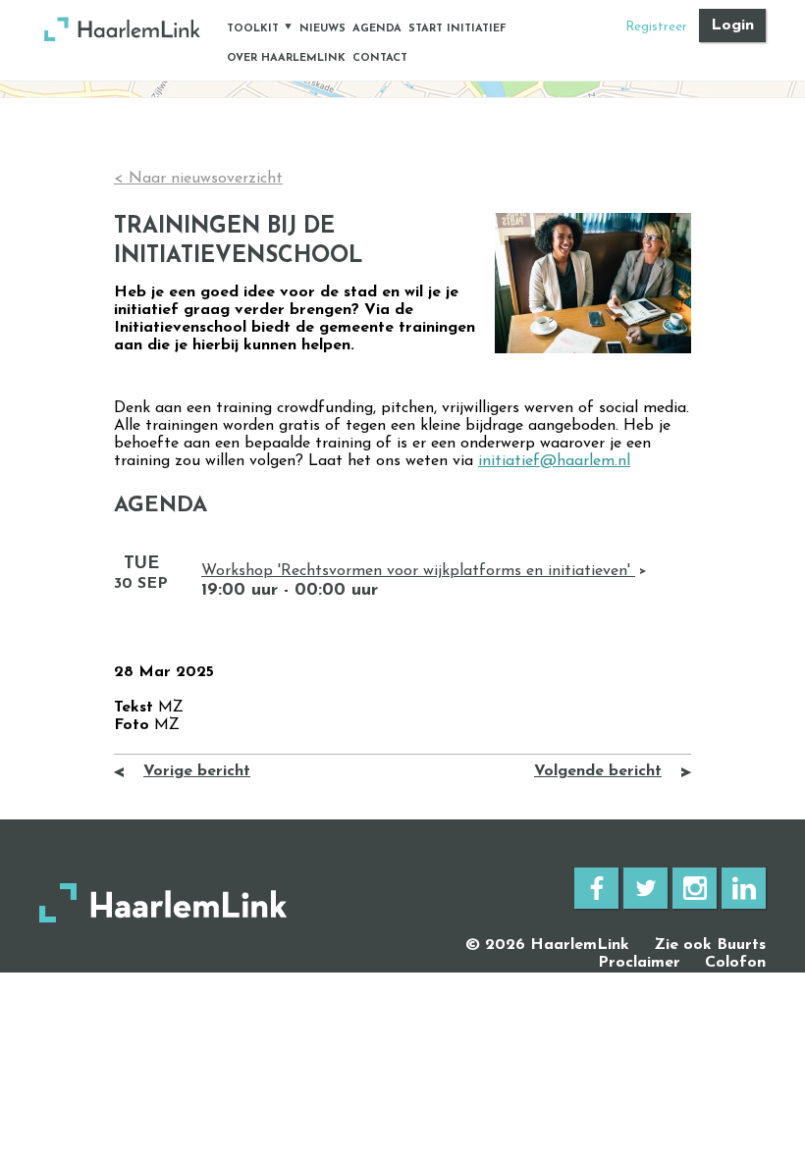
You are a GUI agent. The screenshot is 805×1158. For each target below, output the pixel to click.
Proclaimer (639, 963)
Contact (379, 58)
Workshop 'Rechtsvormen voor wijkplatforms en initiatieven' (418, 571)
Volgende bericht (598, 771)
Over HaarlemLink (286, 58)
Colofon (735, 963)
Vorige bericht (196, 771)
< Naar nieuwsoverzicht (198, 178)
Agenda (377, 29)
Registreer (656, 27)
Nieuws (322, 29)
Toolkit (253, 29)
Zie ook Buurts (710, 945)
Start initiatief (457, 29)
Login (732, 25)
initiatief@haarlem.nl (554, 461)
